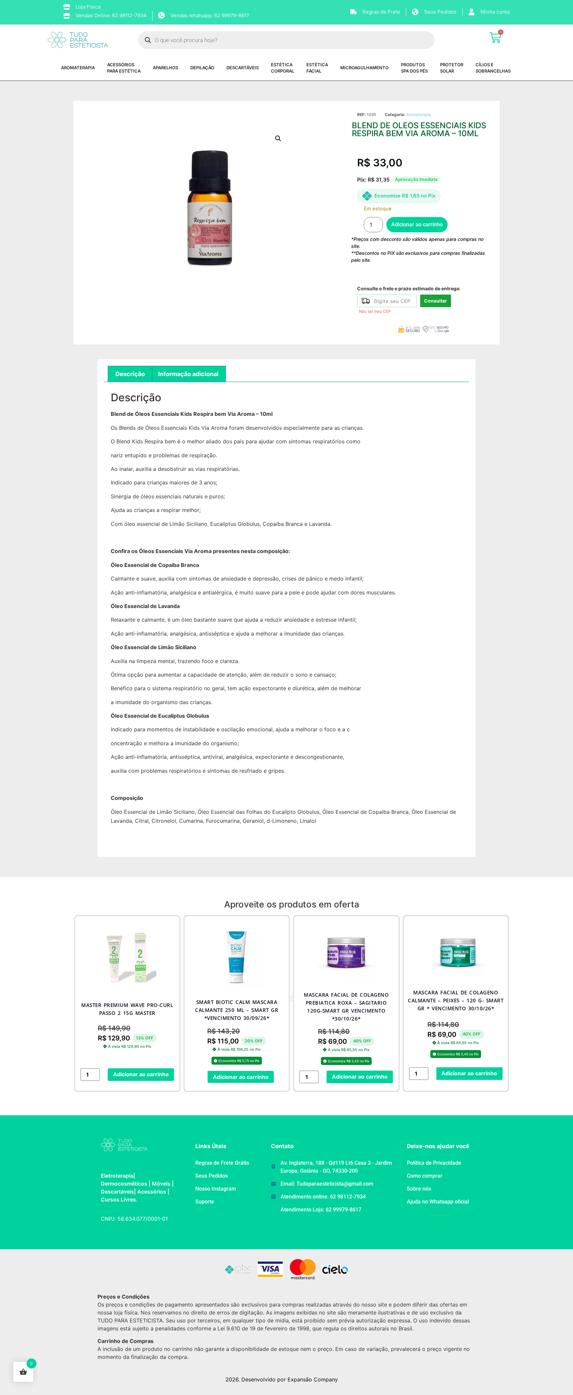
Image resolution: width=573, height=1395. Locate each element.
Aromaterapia (418, 114)
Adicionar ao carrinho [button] (141, 1074)
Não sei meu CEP (375, 311)
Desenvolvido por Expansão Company (289, 1379)
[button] (278, 138)
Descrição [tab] (130, 373)
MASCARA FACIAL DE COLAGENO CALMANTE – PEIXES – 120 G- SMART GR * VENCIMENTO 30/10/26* (455, 1000)
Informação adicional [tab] (188, 373)
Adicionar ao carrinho (417, 224)
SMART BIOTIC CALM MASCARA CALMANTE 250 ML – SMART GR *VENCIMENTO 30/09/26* (236, 1010)
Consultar (435, 301)
